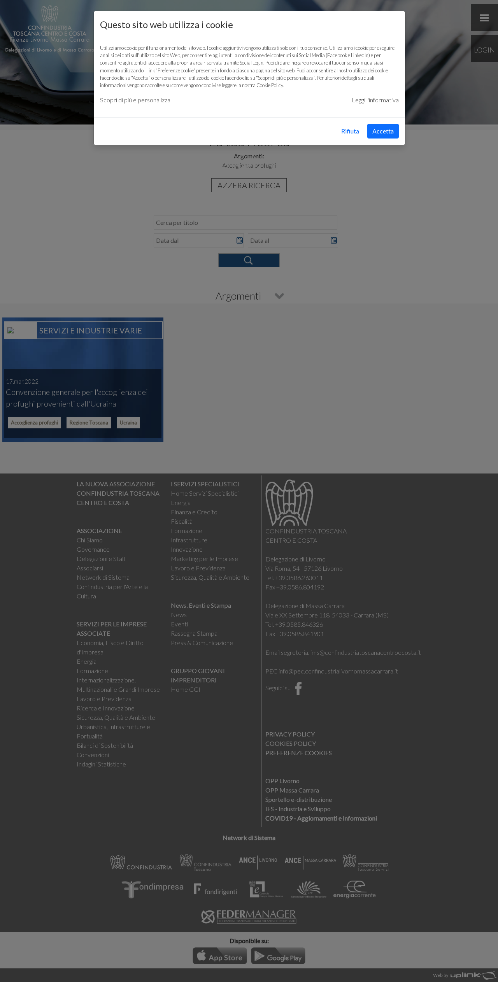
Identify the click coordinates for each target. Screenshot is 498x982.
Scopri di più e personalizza (135, 99)
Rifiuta (350, 131)
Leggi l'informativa (375, 99)
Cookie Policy (269, 85)
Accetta (383, 131)
